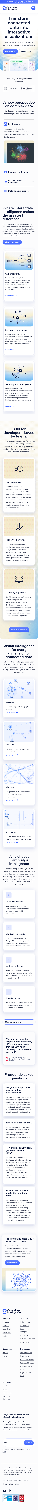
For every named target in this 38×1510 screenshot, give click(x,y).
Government (24, 1326)
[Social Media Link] (5, 1491)
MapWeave (7, 1333)
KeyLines (6, 1322)
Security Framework (21, 1480)
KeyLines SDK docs (27, 1360)
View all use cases (12, 242)
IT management (26, 1342)
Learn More (9, 296)
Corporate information (11, 1484)
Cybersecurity (25, 1322)
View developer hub (19, 630)
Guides (5, 1353)
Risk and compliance (27, 1339)
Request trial (10, 51)
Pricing (5, 1336)
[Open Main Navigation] (33, 8)
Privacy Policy (8, 1480)
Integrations (24, 1356)
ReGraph (6, 1326)
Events (5, 1356)
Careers (5, 1389)
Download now (18, 2)
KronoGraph (7, 1329)
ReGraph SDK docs (27, 1363)
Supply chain (24, 1335)
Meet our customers (13, 1022)
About (5, 1386)
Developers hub (26, 1353)
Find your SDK (27, 51)
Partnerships (7, 1393)
